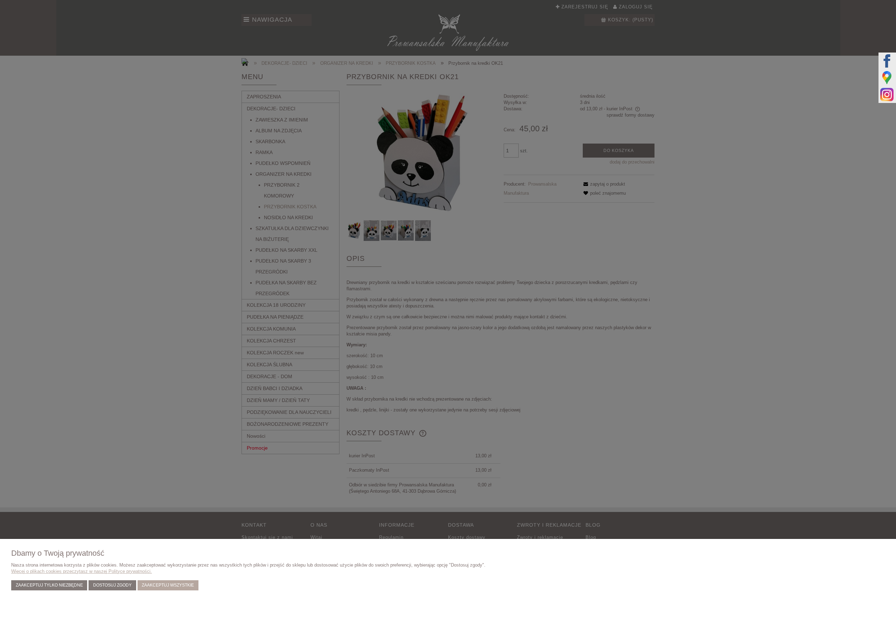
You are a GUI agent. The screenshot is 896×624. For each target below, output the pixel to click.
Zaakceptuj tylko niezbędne (49, 585)
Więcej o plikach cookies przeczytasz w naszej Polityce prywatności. (81, 571)
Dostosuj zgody (112, 585)
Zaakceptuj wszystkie (168, 585)
